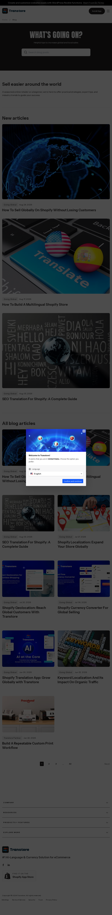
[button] (56, 473)
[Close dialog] (84, 431)
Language (36, 469)
